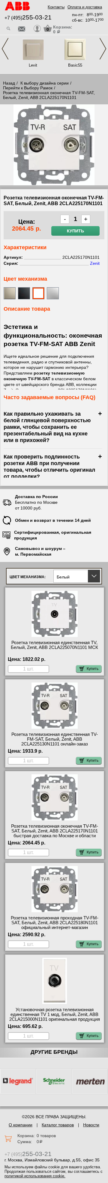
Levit (33, 65)
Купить (75, 231)
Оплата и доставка (85, 7)
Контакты (56, 7)
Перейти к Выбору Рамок (27, 87)
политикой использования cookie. (34, 1176)
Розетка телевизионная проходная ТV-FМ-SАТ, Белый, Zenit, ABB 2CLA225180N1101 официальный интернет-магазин (54, 923)
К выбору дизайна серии (44, 83)
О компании (20, 1124)
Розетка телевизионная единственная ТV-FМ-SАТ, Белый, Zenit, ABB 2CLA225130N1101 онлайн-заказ (54, 739)
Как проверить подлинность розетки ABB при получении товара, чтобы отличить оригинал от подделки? (49, 466)
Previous (5, 49)
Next (102, 49)
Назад (9, 83)
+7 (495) (28, 17)
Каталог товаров (58, 1124)
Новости (91, 1124)
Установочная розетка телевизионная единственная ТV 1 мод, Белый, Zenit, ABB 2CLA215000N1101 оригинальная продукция (54, 1014)
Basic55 (75, 65)
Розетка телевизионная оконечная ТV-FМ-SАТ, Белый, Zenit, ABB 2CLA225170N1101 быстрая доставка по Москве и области (54, 831)
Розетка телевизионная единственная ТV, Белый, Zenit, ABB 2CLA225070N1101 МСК (54, 645)
